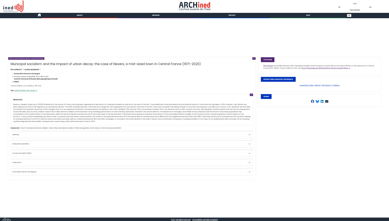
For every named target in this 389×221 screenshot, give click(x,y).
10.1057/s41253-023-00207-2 (25, 90)
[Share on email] (326, 101)
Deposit (232, 15)
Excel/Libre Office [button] (307, 85)
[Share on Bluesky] (317, 101)
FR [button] (339, 7)
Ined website (355, 10)
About (80, 15)
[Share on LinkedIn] (322, 101)
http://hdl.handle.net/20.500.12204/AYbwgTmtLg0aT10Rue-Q (325, 68)
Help (308, 15)
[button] (349, 15)
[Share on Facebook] (312, 101)
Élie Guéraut (268, 66)
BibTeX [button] (318, 85)
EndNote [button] (336, 85)
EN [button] (370, 7)
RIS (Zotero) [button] (326, 85)
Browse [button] (156, 15)
